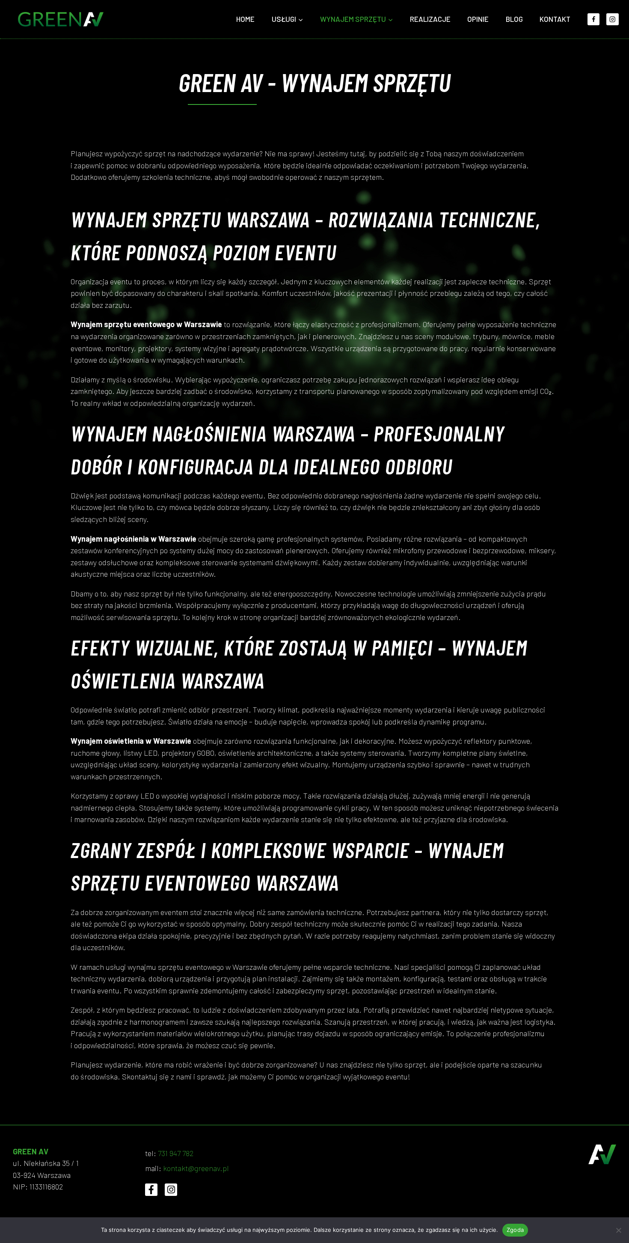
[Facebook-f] (151, 1189)
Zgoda (515, 1229)
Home (245, 19)
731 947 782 (176, 1153)
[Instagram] (612, 19)
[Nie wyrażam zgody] (618, 1230)
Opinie (478, 19)
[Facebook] (593, 19)
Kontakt (555, 19)
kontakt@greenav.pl (196, 1168)
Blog (514, 19)
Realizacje (430, 19)
